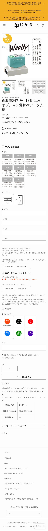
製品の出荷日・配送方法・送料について (19, 483)
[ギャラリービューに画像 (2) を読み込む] (24, 87)
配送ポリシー (24, 526)
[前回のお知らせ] (4, 3)
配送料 (7, 117)
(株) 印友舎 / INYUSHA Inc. (21, 523)
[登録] (39, 513)
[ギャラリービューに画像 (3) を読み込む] (39, 87)
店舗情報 (7, 458)
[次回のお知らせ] (43, 3)
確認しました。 (10, 358)
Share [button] (6, 433)
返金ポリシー (37, 523)
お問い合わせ (9, 494)
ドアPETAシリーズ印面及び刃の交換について (21, 499)
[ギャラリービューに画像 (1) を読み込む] (9, 87)
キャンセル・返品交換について (15, 468)
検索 (6, 463)
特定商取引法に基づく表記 (14, 473)
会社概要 (7, 478)
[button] (4, 25)
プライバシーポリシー (12, 489)
